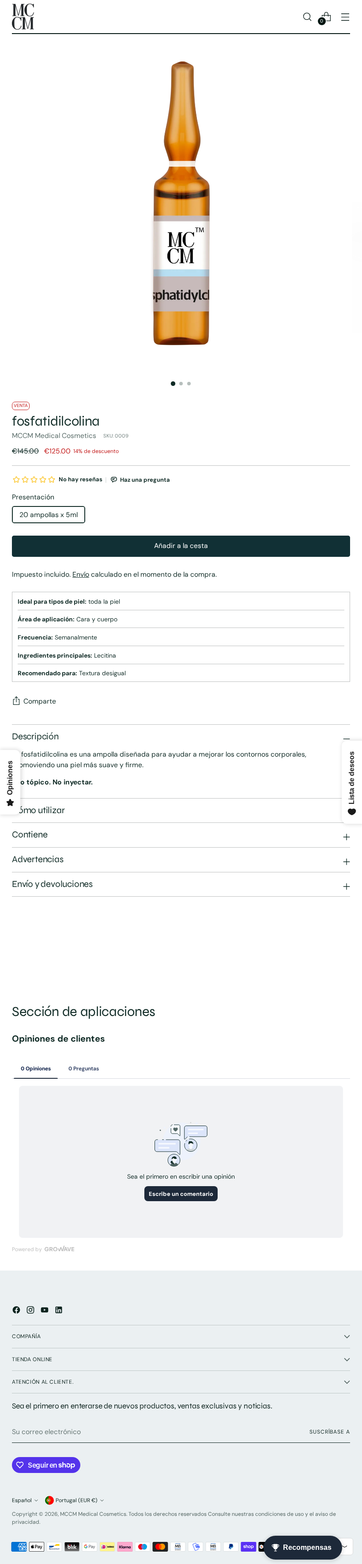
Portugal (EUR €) (77, 1500)
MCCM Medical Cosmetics (54, 435)
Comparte (39, 701)
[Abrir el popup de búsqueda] (307, 17)
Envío (80, 574)
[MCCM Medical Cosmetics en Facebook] (17, 1311)
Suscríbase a (329, 1431)
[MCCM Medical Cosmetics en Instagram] (31, 1311)
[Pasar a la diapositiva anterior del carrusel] (322, 956)
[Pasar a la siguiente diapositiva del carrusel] (342, 955)
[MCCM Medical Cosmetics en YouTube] (45, 1311)
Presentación (33, 497)
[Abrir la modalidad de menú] (345, 17)
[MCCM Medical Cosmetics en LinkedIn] (59, 1311)
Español (22, 1500)
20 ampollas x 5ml (48, 514)
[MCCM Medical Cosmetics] (23, 17)
